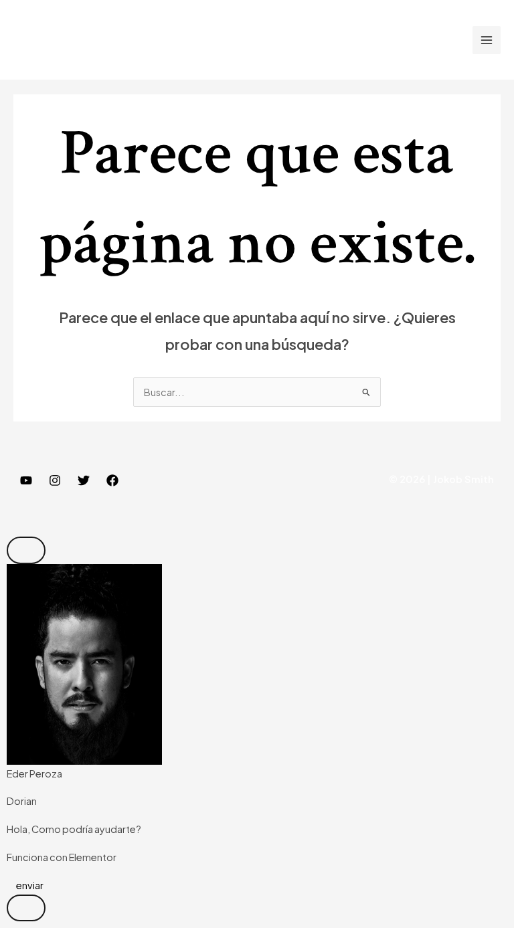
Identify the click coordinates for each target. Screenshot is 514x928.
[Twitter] (84, 480)
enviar (29, 885)
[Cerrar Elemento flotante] (26, 550)
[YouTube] (26, 480)
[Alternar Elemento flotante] (26, 908)
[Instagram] (55, 480)
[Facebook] (112, 480)
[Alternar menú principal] (487, 40)
